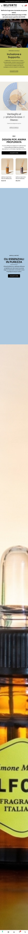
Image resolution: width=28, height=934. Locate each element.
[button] (11, 38)
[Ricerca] (22, 6)
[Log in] (14, 932)
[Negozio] (8, 932)
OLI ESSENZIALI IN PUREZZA (14, 260)
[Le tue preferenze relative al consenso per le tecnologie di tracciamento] (2, 931)
